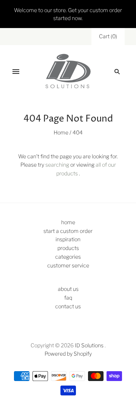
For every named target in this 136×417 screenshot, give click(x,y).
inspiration (68, 239)
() (108, 36)
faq (68, 297)
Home (61, 132)
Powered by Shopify (68, 353)
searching (57, 164)
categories (68, 256)
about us (68, 289)
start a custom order (68, 231)
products (68, 248)
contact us (68, 306)
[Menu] (15, 71)
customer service (68, 265)
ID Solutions (89, 345)
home (68, 222)
